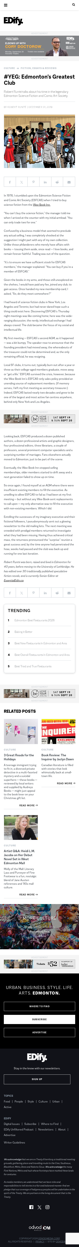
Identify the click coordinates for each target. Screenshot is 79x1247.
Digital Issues (12, 1124)
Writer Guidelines (14, 1142)
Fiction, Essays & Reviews (39, 68)
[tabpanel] (39, 1011)
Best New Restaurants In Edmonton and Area (41, 643)
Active (8, 1107)
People (19, 1101)
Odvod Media (63, 1241)
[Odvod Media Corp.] (39, 1228)
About (62, 1129)
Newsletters (45, 1129)
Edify (7, 1118)
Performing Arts (39, 931)
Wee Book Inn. (41, 204)
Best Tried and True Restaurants (33, 666)
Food (7, 1101)
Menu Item (11, 1137)
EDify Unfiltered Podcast (19, 1129)
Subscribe (39, 1019)
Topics (8, 1095)
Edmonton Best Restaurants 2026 (35, 620)
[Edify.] (13, 21)
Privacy (39, 1241)
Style (31, 1101)
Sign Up (37, 1079)
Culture (9, 68)
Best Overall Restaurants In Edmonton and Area (42, 655)
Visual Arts (39, 936)
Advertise (39, 1032)
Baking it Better (23, 632)
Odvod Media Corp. (49, 1238)
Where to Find (39, 1006)
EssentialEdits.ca (14, 580)
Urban (56, 1101)
